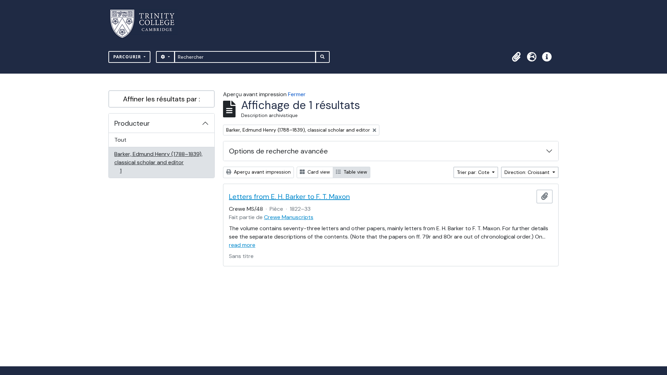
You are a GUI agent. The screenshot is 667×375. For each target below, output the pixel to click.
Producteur (132, 123)
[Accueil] (146, 23)
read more (242, 245)
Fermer (297, 94)
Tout (120, 139)
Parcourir (127, 57)
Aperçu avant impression (261, 172)
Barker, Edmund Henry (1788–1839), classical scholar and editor (158, 162)
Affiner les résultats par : (161, 98)
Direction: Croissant (527, 172)
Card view (318, 172)
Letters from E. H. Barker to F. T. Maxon (289, 196)
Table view (354, 172)
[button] (516, 57)
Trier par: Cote (474, 172)
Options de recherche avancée (278, 151)
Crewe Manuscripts (288, 217)
